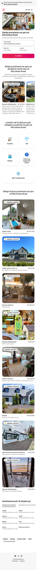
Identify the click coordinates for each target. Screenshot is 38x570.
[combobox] (18, 44)
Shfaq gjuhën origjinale (10, 4)
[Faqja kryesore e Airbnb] (3, 9)
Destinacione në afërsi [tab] (9, 505)
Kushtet (22, 561)
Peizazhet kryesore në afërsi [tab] (27, 505)
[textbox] (10, 50)
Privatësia (15, 561)
